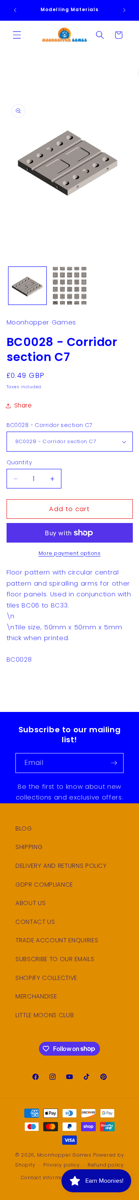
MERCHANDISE (36, 996)
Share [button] (23, 405)
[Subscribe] (114, 763)
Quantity (19, 462)
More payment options (70, 553)
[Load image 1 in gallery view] (27, 286)
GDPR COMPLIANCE (44, 885)
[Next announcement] (124, 10)
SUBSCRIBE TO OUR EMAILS (54, 959)
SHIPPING (28, 847)
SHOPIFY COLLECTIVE (46, 978)
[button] (17, 35)
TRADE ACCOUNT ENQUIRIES (56, 940)
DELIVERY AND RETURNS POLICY (61, 866)
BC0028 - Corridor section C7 (50, 425)
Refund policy (106, 1165)
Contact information (47, 1177)
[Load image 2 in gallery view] (69, 286)
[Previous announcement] (15, 10)
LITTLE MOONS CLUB (44, 1015)
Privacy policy (61, 1165)
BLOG (23, 828)
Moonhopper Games (64, 1155)
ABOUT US (30, 903)
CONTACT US (35, 922)
